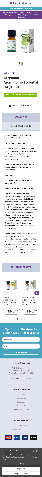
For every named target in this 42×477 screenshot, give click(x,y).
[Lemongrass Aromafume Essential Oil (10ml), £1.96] (31, 284)
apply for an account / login (20, 95)
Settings (21, 463)
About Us (21, 394)
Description (21, 117)
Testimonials (21, 398)
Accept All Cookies (21, 473)
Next (36, 292)
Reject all (21, 468)
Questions (21, 402)
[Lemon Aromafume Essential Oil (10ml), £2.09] (11, 284)
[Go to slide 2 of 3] (21, 319)
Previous (5, 292)
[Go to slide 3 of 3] (24, 319)
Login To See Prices (11, 311)
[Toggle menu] (3, 3)
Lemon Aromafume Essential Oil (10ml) (10, 301)
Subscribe (20, 352)
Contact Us (21, 406)
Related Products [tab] (21, 267)
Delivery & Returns (21, 126)
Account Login (21, 426)
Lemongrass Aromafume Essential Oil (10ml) (29, 301)
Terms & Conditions (21, 410)
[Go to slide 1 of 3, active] (17, 319)
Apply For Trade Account (21, 429)
